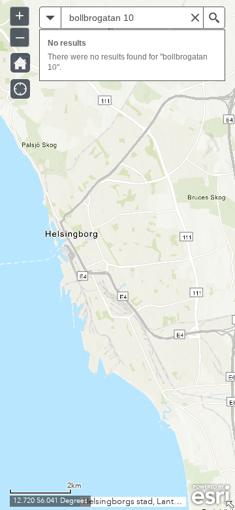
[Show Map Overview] (230, 505)
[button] (50, 18)
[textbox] (132, 18)
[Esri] (210, 495)
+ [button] (19, 15)
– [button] (20, 36)
